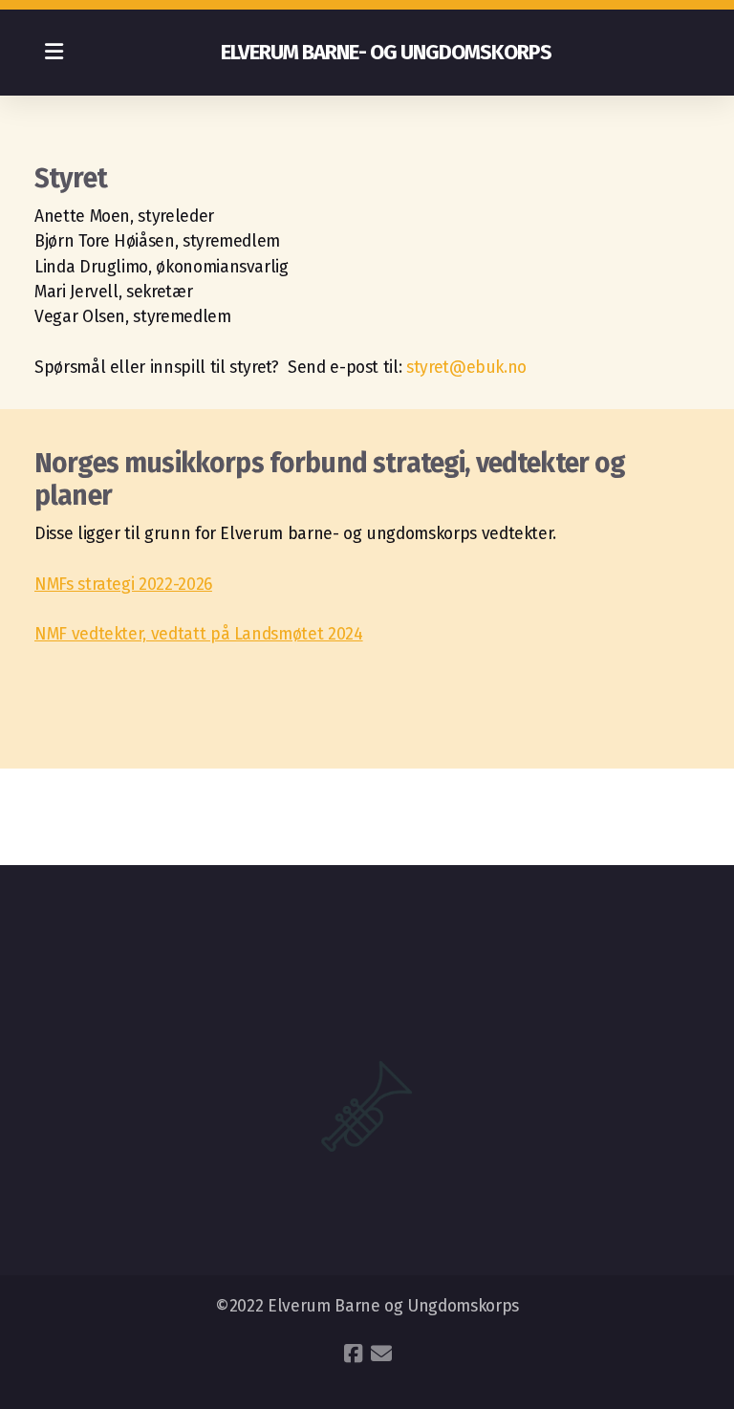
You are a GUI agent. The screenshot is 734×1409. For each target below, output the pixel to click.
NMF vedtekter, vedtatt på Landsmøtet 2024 (198, 634)
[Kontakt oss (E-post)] (381, 1353)
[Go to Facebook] (352, 1353)
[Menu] (53, 52)
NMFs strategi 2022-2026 (123, 584)
